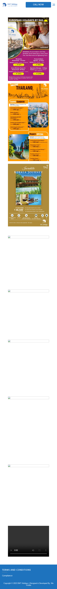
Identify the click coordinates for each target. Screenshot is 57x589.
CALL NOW (38, 4)
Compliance (7, 576)
